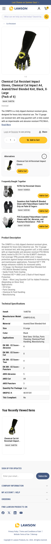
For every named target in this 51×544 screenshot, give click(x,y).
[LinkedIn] (15, 512)
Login (6, 132)
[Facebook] (3, 512)
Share (44, 132)
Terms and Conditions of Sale (30, 531)
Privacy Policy (13, 531)
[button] (21, 77)
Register (14, 132)
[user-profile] (39, 8)
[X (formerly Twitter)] (9, 512)
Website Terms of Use (22, 534)
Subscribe (42, 476)
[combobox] (25, 17)
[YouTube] (21, 512)
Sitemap (34, 534)
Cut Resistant (11, 24)
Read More (6, 124)
